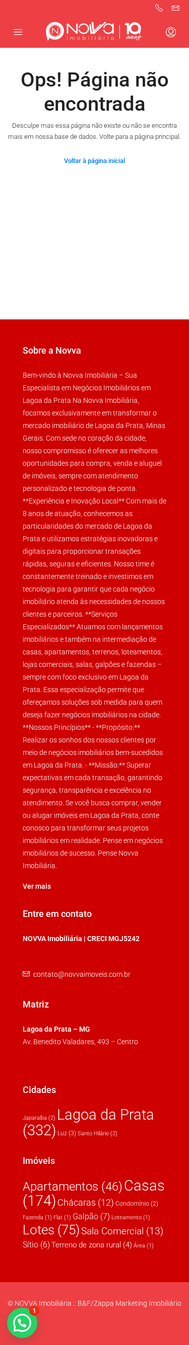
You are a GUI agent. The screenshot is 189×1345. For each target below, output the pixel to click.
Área (144, 1245)
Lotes (51, 1229)
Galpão (91, 1216)
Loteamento (130, 1217)
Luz (66, 1133)
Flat (62, 1217)
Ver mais (37, 886)
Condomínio (136, 1203)
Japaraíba (39, 1118)
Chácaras (85, 1202)
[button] (22, 1323)
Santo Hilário (97, 1133)
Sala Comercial (122, 1231)
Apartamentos (72, 1187)
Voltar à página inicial (94, 160)
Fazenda (37, 1217)
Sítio (36, 1244)
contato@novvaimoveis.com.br (82, 974)
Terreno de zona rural (91, 1245)
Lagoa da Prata (88, 1122)
